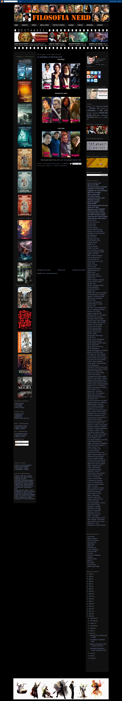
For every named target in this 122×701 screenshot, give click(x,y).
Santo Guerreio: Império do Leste (98, 205)
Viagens (100, 117)
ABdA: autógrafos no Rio (95, 465)
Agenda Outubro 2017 (94, 270)
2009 (90, 616)
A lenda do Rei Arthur (93, 450)
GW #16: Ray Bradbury (94, 374)
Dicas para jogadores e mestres (96, 503)
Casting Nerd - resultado (22, 469)
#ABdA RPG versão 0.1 (94, 514)
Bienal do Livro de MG (94, 311)
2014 (90, 603)
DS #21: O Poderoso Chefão (96, 285)
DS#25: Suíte (91, 244)
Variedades (63, 165)
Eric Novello (91, 562)
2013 (90, 606)
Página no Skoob (20, 428)
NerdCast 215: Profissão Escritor (24, 486)
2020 (90, 589)
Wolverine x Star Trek (94, 512)
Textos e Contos (59, 25)
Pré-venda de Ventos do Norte (96, 213)
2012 (90, 608)
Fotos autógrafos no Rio (94, 437)
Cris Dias (90, 553)
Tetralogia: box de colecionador (96, 233)
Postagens (20, 442)
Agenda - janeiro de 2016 (95, 313)
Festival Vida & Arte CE (94, 257)
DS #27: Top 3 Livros (93, 222)
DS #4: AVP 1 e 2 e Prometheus (97, 385)
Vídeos (34, 25)
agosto (92, 628)
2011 (90, 611)
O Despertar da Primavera (95, 480)
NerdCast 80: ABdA (20, 478)
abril (91, 655)
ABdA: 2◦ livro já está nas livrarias (97, 434)
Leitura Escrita (92, 564)
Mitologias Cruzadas (94, 200)
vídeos (106, 117)
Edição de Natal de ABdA (95, 419)
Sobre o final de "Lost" (94, 447)
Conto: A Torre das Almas (95, 302)
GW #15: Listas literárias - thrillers (97, 378)
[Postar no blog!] (75, 164)
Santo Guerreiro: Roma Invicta (97, 218)
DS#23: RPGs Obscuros (94, 276)
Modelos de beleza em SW (95, 499)
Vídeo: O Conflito (92, 265)
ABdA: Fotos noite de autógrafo (96, 463)
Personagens (19, 404)
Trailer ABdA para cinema (95, 441)
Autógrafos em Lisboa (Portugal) (97, 190)
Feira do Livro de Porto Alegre (96, 372)
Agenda (71, 25)
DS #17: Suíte (92, 306)
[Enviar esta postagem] (70, 163)
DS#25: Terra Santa (93, 248)
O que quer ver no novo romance (97, 417)
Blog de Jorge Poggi (93, 566)
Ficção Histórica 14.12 (94, 240)
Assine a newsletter (93, 201)
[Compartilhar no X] (77, 164)
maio (91, 653)
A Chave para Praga (93, 501)
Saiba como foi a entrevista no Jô (97, 421)
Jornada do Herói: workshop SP (96, 460)
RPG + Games (101, 115)
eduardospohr (50, 163)
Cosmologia (18, 406)
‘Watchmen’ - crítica (93, 523)
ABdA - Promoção (93, 486)
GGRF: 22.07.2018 (93, 253)
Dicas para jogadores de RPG (96, 252)
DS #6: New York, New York (95, 346)
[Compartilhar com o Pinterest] (80, 164)
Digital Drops (91, 544)
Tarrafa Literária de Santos (95, 229)
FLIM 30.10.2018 (92, 242)
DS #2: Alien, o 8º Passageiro (96, 393)
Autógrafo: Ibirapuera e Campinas (97, 426)
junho (92, 633)
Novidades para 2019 (93, 239)
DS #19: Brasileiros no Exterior (96, 294)
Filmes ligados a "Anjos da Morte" (97, 363)
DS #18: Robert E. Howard (95, 304)
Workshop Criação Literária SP (96, 436)
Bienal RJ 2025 (92, 203)
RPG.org (90, 560)
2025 (90, 576)
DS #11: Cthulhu (92, 333)
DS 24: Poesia (92, 266)
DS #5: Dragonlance (93, 348)
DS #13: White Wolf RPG (95, 330)
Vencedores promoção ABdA (96, 484)
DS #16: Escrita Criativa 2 (94, 317)
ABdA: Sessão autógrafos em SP (97, 454)
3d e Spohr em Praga (94, 504)
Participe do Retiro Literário (96, 211)
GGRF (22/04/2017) (93, 287)
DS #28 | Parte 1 (92, 220)
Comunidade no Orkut (21, 426)
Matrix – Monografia (93, 515)
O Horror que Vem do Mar (95, 326)
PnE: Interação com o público (23, 497)
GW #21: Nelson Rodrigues (95, 361)
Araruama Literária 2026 (94, 183)
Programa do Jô (19, 414)
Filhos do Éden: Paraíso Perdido (97, 320)
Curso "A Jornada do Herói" (95, 482)
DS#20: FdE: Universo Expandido (97, 292)
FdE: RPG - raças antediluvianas (97, 307)
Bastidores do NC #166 (94, 508)
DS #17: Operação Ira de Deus (96, 309)
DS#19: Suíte (91, 291)
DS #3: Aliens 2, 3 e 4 (94, 389)
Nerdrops (90, 557)
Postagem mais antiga (78, 270)
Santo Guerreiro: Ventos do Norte (97, 216)
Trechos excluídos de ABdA (95, 458)
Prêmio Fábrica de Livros (22, 418)
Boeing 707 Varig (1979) (94, 510)
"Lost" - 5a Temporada (94, 476)
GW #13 (98, 384)
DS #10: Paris (92, 337)
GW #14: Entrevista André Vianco (97, 382)
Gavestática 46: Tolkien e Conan (24, 490)
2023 (90, 581)
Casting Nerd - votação (21, 468)
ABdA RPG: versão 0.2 (94, 471)
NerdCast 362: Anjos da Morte (23, 476)
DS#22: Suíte (91, 278)
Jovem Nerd (63, 160)
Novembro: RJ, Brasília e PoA (96, 423)
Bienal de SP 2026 (93, 185)
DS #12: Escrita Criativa (94, 332)
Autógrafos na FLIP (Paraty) (96, 188)
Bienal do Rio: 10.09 (93, 274)
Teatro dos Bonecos (93, 540)
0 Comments (65, 163)
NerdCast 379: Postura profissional (25, 498)
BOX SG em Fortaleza (94, 192)
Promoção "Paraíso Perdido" (96, 318)
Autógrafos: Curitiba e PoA (95, 430)
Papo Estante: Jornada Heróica (24, 484)
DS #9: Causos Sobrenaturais (96, 339)
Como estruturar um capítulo (96, 250)
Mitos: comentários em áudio (96, 488)
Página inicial (61, 270)
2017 (90, 596)
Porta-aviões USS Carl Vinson (96, 452)
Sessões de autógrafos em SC (96, 415)
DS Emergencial (92, 235)
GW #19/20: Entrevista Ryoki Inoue (97, 367)
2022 (90, 584)
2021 (90, 586)
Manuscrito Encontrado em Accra (97, 380)
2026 (90, 574)
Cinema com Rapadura (94, 555)
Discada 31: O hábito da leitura (23, 493)
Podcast (25, 25)
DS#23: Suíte (91, 272)
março (92, 658)
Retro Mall (90, 546)
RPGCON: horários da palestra (96, 445)
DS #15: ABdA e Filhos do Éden (96, 322)
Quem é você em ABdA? (22, 466)
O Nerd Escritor (92, 547)
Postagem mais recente (43, 270)
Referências (18, 416)
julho (91, 630)
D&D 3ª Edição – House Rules (96, 519)
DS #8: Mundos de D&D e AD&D (97, 343)
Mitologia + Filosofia (92, 113)
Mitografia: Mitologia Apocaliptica (24, 480)
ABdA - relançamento (93, 495)
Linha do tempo (19, 403)
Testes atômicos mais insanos (96, 521)
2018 (90, 594)
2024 (90, 579)
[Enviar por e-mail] (73, 164)
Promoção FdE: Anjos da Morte (96, 354)
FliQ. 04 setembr (92, 246)
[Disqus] (61, 195)
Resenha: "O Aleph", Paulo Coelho (97, 424)
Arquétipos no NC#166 (94, 506)
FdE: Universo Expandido (95, 298)
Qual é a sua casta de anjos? (23, 465)
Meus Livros (44, 25)
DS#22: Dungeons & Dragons (96, 279)
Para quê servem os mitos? (95, 489)
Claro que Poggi (92, 551)
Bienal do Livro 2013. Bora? (95, 352)
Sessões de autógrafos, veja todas (97, 439)
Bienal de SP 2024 (93, 207)
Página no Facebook (21, 427)
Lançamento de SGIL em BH (96, 198)
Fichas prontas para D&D (95, 341)
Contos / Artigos (19, 407)
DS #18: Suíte (92, 300)
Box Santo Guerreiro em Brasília (97, 187)
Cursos (80, 25)
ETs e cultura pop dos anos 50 (96, 517)
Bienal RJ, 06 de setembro (95, 324)
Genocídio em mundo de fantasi (96, 525)
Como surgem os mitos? (94, 493)
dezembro (93, 618)
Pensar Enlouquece (93, 549)
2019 (90, 591)
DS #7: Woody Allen (93, 344)
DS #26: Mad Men (93, 227)
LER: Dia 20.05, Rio (93, 259)
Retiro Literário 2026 (94, 194)
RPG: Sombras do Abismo (95, 255)
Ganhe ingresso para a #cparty (96, 473)
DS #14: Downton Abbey (94, 328)
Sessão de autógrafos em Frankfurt (97, 350)
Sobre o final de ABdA (94, 467)
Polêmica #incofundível (94, 491)
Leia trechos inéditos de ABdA (96, 432)
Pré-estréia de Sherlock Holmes (96, 462)
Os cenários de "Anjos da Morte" (97, 356)
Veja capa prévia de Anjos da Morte (97, 369)
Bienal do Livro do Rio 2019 (95, 231)
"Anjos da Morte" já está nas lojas (97, 358)
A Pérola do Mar (92, 559)
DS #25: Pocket (92, 237)
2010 (90, 613)
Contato (100, 25)
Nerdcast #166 (77, 160)
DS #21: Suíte (92, 283)
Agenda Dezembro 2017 (94, 268)
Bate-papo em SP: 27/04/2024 (96, 209)
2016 (90, 598)
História (103, 108)
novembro (93, 621)
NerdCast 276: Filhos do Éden (23, 477)
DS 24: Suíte (91, 263)
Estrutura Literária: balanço (95, 475)
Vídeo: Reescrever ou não (95, 261)
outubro (92, 623)
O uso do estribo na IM (94, 449)
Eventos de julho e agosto (95, 281)
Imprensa (90, 25)
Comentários (20, 444)
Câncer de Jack (92, 542)
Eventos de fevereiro (93, 289)
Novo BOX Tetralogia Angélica (97, 214)
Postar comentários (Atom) (49, 273)
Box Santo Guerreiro (94, 196)
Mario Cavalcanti (92, 538)
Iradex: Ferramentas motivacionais (25, 496)
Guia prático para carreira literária (97, 376)
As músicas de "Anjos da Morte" (97, 359)
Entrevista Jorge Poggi (94, 497)
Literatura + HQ (95, 110)
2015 (90, 601)
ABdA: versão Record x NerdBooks (97, 443)
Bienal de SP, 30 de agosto (95, 335)
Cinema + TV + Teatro (52, 165)
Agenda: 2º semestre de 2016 (96, 296)
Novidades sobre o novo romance (97, 413)
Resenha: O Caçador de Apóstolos (97, 428)
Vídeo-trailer (18, 415)
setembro (93, 625)
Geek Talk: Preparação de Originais (25, 494)
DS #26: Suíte (92, 226)
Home (16, 25)
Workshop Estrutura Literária (96, 456)
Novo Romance (92, 224)
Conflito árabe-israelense (94, 469)
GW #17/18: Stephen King (95, 371)
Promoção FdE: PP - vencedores (97, 315)
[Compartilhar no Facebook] (79, 164)
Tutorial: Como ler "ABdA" (95, 478)
